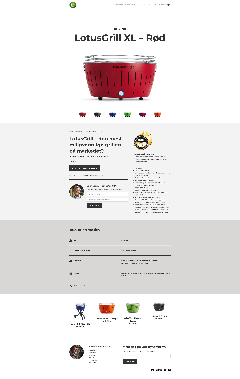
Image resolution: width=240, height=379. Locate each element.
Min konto (92, 363)
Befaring (141, 5)
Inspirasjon (130, 5)
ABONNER (130, 362)
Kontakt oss (160, 5)
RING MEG (94, 205)
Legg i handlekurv (84, 168)
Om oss (150, 5)
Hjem (71, 131)
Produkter (118, 5)
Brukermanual (79, 286)
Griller (86, 131)
